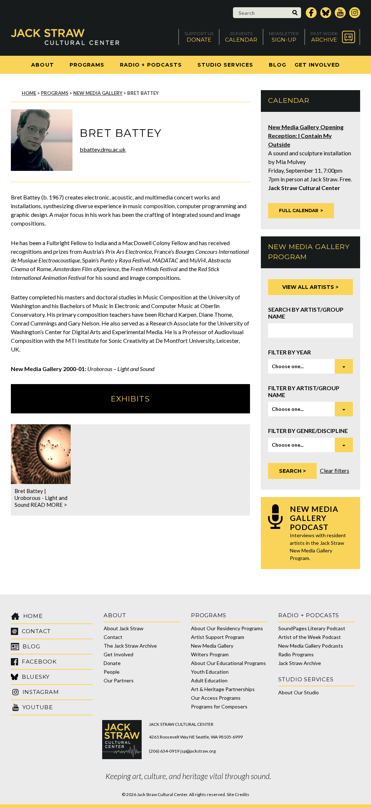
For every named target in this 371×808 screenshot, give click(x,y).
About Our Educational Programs (228, 663)
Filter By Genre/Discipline (308, 430)
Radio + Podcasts (151, 65)
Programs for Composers (219, 706)
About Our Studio (298, 692)
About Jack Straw (123, 628)
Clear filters (334, 470)
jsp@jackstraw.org (198, 751)
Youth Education (210, 672)
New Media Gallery (97, 93)
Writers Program (210, 654)
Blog (277, 65)
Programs (87, 65)
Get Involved (317, 65)
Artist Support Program (217, 637)
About (42, 65)
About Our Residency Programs (227, 628)
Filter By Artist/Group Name (303, 391)
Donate (112, 663)
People (112, 672)
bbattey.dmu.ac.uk (103, 149)
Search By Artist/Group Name (305, 313)
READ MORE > (48, 504)
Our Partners (119, 680)
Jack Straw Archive (299, 663)
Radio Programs (296, 654)
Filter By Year (289, 352)
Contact (113, 637)
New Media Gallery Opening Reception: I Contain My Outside (305, 135)
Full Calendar (298, 210)
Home (29, 93)
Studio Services (225, 65)
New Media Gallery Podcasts (310, 646)
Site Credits (238, 794)
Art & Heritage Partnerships (223, 689)
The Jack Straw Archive (130, 646)
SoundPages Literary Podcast (311, 628)
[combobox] (310, 366)
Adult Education (209, 680)
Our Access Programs (216, 698)
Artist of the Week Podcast (309, 637)
